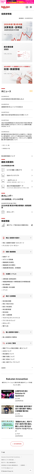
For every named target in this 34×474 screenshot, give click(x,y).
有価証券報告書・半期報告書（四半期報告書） (17, 281)
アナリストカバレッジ (9, 320)
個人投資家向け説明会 (10, 337)
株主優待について (8, 354)
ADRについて (7, 351)
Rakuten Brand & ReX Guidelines (10, 457)
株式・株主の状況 (8, 304)
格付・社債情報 (7, 315)
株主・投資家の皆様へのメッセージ (13, 243)
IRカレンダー (7, 323)
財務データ (6, 256)
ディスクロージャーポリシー (11, 245)
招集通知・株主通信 (9, 287)
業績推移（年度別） (8, 262)
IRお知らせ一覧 (6, 148)
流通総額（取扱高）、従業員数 (12, 268)
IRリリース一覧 (6, 145)
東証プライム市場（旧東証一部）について (15, 348)
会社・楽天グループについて (11, 362)
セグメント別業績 (8, 259)
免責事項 (23, 465)
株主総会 (5, 312)
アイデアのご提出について (7, 468)
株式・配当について (9, 359)
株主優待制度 (7, 309)
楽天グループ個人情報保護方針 (8, 462)
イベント (5, 290)
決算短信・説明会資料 (9, 279)
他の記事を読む (18, 443)
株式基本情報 (7, 301)
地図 (4, 452)
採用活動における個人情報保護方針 (9, 465)
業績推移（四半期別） (9, 265)
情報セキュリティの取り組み (7, 459)
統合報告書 (6, 284)
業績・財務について (9, 356)
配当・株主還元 (7, 306)
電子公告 (5, 326)
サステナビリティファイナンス (11, 317)
